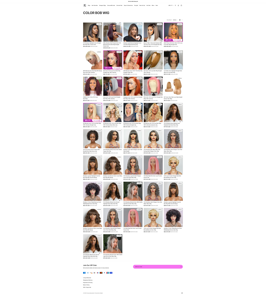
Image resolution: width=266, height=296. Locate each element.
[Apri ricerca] (175, 5)
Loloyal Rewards (87, 277)
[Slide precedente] (85, 32)
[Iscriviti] (181, 266)
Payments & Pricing (87, 282)
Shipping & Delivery (87, 280)
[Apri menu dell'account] (178, 5)
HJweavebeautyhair (90, 293)
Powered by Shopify (99, 293)
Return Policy (86, 284)
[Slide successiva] (100, 32)
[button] (175, 19)
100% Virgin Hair (87, 287)
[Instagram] (182, 293)
